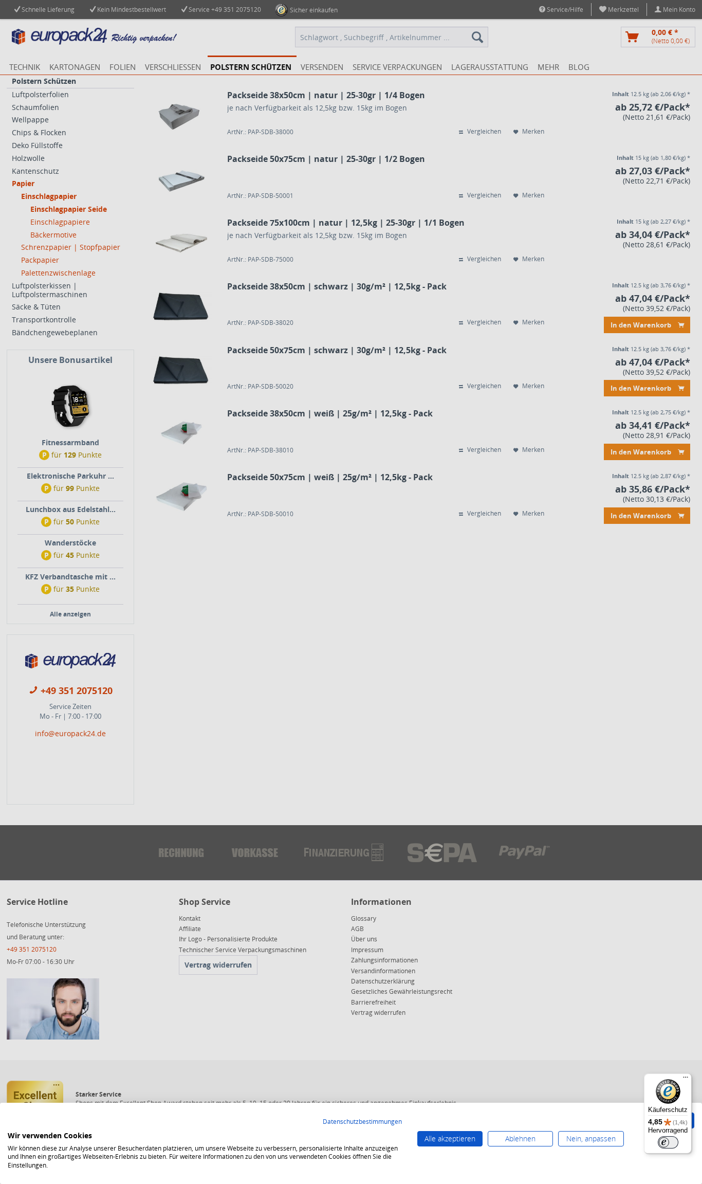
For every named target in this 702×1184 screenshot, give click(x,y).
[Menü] (685, 1079)
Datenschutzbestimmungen (362, 1121)
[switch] (668, 1142)
